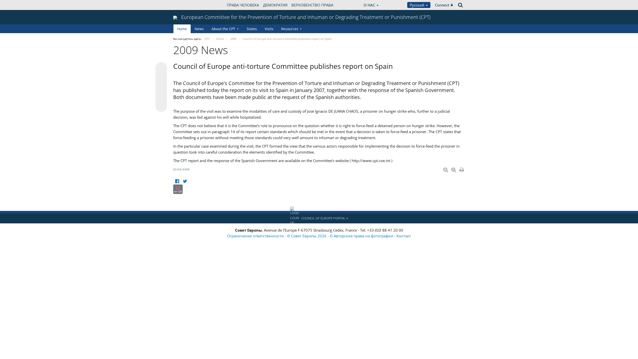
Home (182, 28)
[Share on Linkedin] (161, 96)
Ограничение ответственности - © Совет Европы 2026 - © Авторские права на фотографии (310, 235)
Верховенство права (312, 4)
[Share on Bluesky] (161, 68)
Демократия (275, 4)
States (252, 28)
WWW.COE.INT (185, 5)
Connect (442, 4)
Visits (269, 28)
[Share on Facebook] (161, 87)
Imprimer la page (462, 169)
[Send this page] (161, 106)
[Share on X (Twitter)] (161, 78)
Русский (417, 4)
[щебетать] (185, 181)
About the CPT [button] (223, 28)
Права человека (243, 4)
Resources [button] (289, 28)
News (199, 28)
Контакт (404, 235)
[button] (319, 218)
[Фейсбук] (177, 181)
